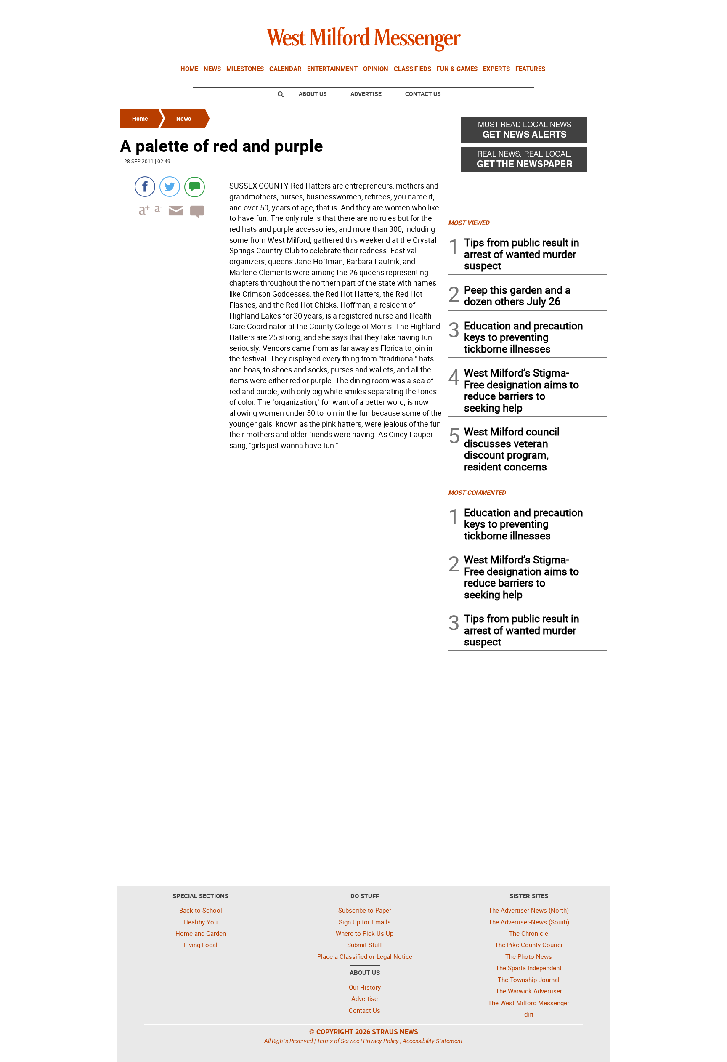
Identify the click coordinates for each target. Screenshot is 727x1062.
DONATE (586, 9)
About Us (313, 94)
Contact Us (423, 94)
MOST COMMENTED (477, 492)
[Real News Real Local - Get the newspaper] (527, 161)
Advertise (366, 94)
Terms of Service (338, 1041)
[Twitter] (169, 186)
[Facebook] (145, 186)
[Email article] (173, 218)
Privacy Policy (381, 1041)
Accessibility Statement (433, 1041)
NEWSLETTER (539, 9)
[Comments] (194, 186)
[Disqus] (281, 560)
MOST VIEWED (468, 222)
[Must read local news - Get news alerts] (527, 132)
